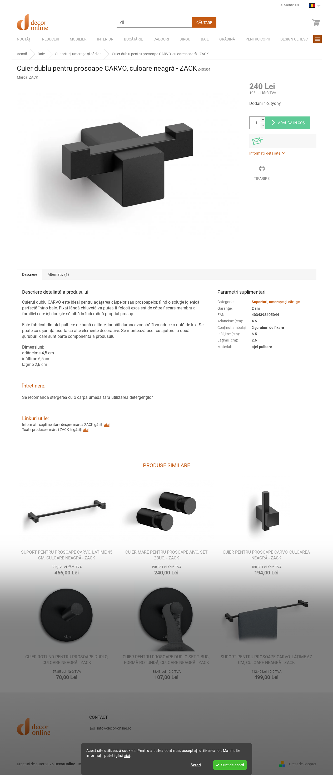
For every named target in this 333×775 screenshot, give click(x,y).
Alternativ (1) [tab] (58, 274)
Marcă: (27, 77)
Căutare (204, 23)
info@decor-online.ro (114, 728)
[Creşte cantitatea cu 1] (262, 120)
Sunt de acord (232, 765)
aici (127, 755)
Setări (196, 765)
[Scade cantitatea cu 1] (262, 126)
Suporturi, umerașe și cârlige (276, 302)
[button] (66, 569)
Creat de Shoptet (302, 764)
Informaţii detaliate (264, 153)
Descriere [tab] (29, 274)
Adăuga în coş (291, 123)
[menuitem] (24, 39)
